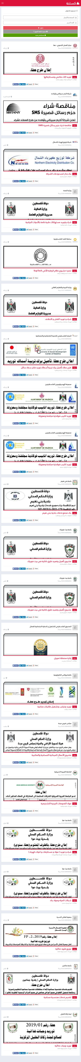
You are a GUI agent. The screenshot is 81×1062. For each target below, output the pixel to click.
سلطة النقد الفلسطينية (62, 239)
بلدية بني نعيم (66, 481)
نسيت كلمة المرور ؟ (40, 31)
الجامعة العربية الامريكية (62, 771)
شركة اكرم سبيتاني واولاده (61, 93)
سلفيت (5, 726)
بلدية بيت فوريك (65, 529)
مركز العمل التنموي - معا (62, 45)
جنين (4, 775)
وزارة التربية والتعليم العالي (61, 287)
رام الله (5, 48)
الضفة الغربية (6, 96)
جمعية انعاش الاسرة (64, 917)
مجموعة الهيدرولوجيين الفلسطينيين (58, 384)
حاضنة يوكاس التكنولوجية (62, 675)
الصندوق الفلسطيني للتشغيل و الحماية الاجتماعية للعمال (50, 626)
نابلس (4, 145)
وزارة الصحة (67, 190)
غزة (4, 678)
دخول (41, 27)
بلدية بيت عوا (66, 820)
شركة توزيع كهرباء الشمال (62, 142)
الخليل (5, 484)
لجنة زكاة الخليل (66, 1014)
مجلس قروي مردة (64, 723)
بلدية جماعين (66, 965)
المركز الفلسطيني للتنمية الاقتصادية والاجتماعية (53, 336)
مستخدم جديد (40, 35)
